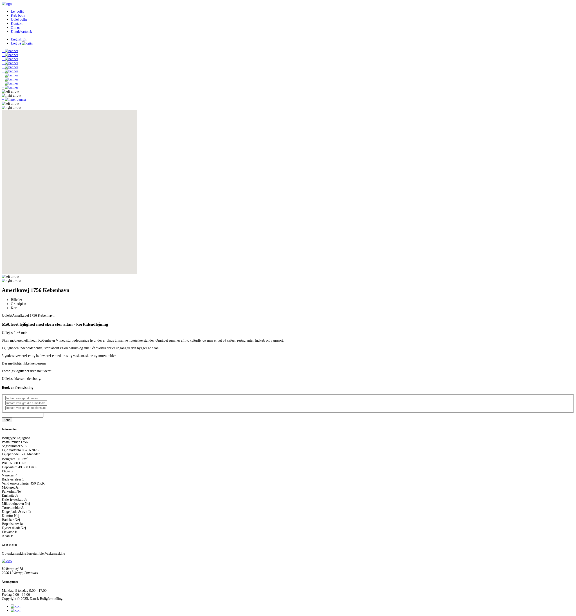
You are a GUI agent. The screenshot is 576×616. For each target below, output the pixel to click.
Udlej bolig (19, 19)
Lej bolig (17, 11)
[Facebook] (15, 610)
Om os (15, 27)
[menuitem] (292, 11)
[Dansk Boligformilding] (7, 4)
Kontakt (16, 23)
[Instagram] (15, 606)
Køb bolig (18, 15)
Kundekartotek (21, 31)
